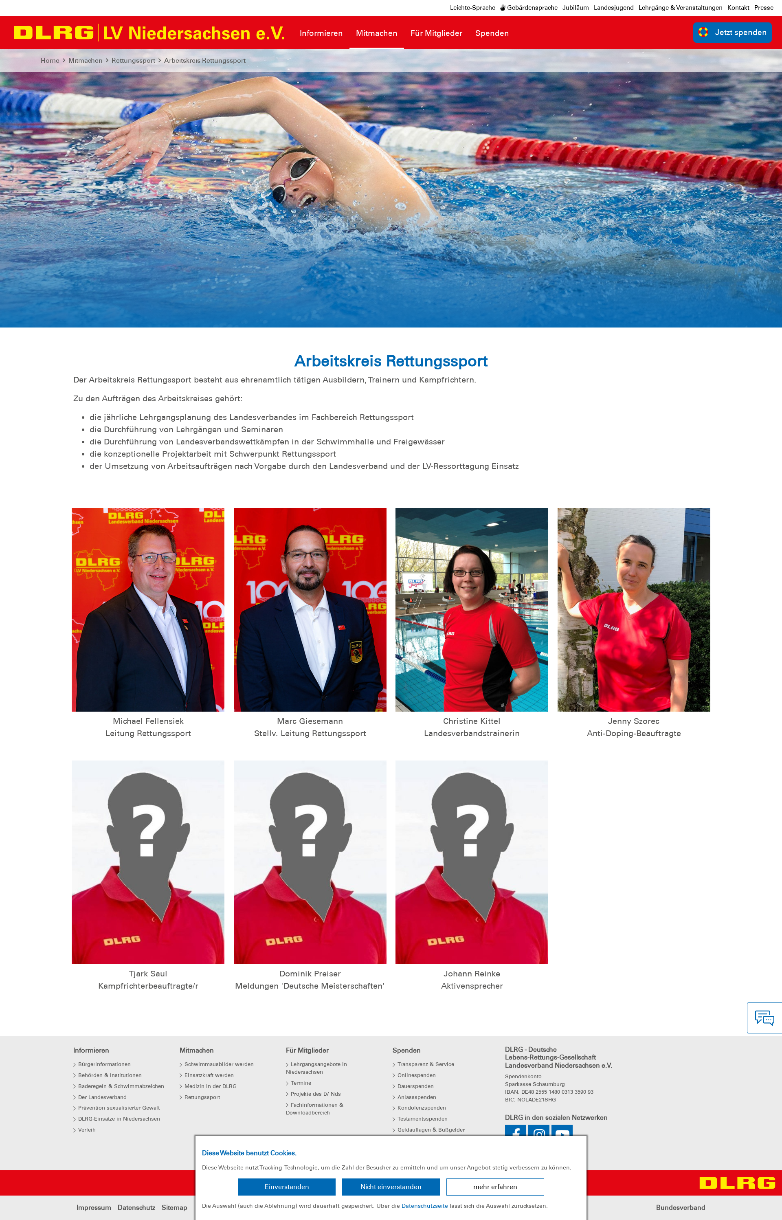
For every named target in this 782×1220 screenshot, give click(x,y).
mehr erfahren (495, 1187)
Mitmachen (85, 60)
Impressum (94, 1207)
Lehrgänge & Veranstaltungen (681, 7)
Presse (763, 7)
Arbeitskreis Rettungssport (205, 60)
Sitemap (174, 1207)
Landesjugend (614, 7)
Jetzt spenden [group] (741, 32)
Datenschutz (136, 1207)
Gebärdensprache (531, 7)
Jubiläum (575, 7)
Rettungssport (133, 60)
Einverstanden (287, 1187)
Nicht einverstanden (391, 1187)
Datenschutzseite (425, 1205)
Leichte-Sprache (472, 7)
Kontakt (738, 7)
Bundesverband (680, 1207)
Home (50, 60)
